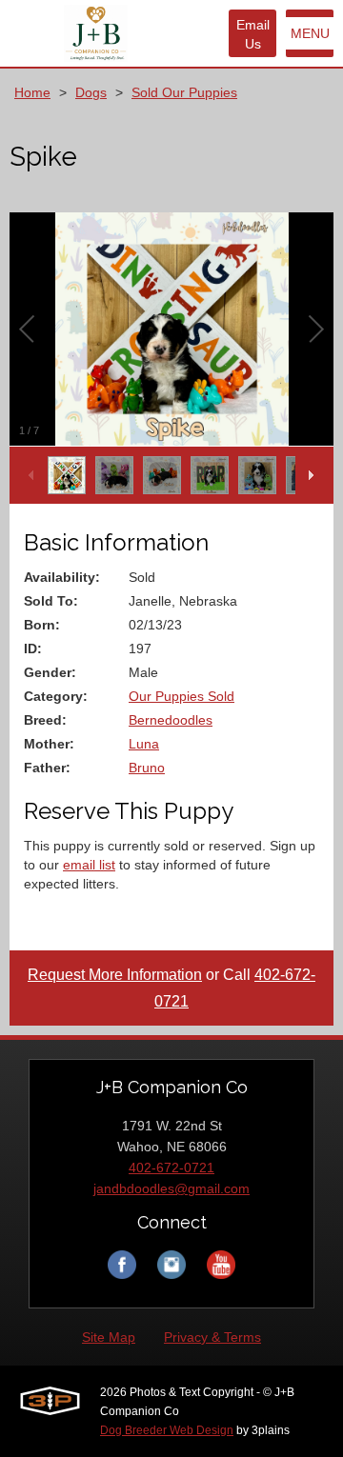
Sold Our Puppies (184, 92)
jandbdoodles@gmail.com (171, 1188)
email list (89, 864)
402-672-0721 (171, 1167)
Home (32, 92)
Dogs (91, 92)
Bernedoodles (170, 720)
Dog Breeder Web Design (166, 1430)
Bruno (147, 767)
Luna (144, 743)
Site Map (108, 1337)
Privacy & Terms (212, 1337)
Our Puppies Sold (181, 696)
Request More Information (115, 975)
